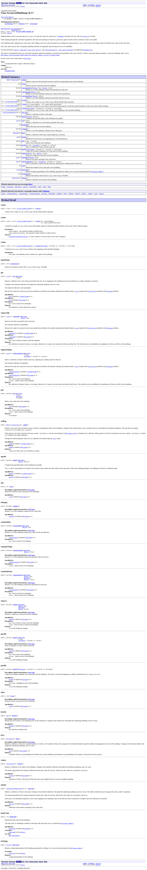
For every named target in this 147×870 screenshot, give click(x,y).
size (23, 166)
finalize (10, 186)
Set (18, 137)
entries (24, 112)
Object (9, 33)
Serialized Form (10, 71)
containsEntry (27, 88)
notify (25, 186)
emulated (14, 30)
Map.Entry (13, 112)
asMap (24, 80)
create (24, 100)
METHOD (22, 6)
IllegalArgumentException (18, 236)
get (23, 121)
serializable (15, 28)
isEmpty (24, 129)
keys (23, 133)
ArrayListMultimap (11, 101)
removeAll (25, 157)
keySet (24, 137)
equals (24, 116)
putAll (24, 145)
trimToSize (26, 174)
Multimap (22, 24)
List (17, 120)
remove (24, 153)
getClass (18, 186)
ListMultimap (9, 24)
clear (24, 84)
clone (3, 186)
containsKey (26, 92)
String (19, 170)
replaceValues (27, 161)
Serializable (34, 24)
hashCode (25, 125)
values (24, 178)
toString (25, 170)
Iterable (36, 145)
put (23, 141)
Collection (14, 80)
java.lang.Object (7, 17)
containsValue (27, 96)
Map (8, 80)
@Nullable (19, 276)
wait (39, 186)
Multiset (16, 133)
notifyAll (32, 186)
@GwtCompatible (6, 28)
